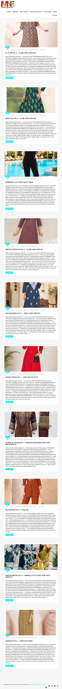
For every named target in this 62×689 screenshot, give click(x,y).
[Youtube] (57, 686)
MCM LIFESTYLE (31, 115)
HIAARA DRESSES (20, 374)
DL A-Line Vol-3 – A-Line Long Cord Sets (20, 53)
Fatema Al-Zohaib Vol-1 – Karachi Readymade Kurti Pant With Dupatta (28, 443)
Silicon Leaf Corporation (32, 684)
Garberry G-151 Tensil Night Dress (19, 182)
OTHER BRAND (27, 179)
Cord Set (18, 49)
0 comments (42, 49)
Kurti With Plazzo (29, 49)
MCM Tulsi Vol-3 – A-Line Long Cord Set (20, 118)
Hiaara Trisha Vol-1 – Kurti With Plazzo (21, 377)
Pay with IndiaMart (41, 684)
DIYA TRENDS (23, 310)
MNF (13, 49)
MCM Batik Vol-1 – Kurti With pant (19, 641)
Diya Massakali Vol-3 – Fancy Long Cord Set (22, 313)
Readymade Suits (33, 439)
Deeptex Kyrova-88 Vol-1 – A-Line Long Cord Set (24, 249)
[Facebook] (49, 686)
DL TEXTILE (23, 49)
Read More (9, 77)
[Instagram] (54, 686)
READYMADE (35, 49)
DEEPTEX (22, 246)
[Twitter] (52, 686)
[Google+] (46, 687)
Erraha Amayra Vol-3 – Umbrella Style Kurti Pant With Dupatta (27, 576)
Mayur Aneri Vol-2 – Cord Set (17, 510)
